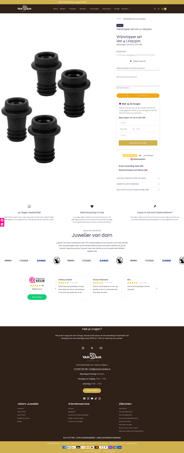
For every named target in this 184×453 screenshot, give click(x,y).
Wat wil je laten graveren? (126, 77)
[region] (92, 2)
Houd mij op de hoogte (138, 143)
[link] (134, 19)
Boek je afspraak (92, 390)
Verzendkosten (130, 55)
